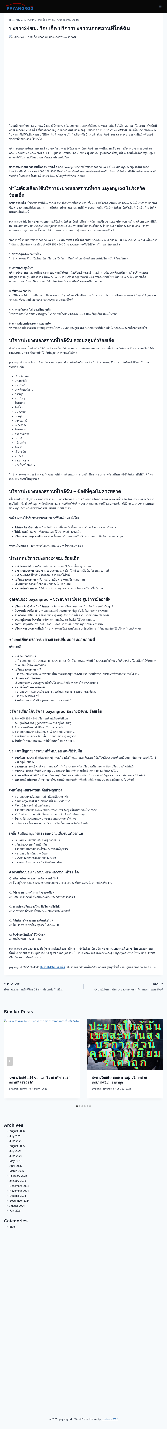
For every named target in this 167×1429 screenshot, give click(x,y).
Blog (12, 1226)
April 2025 (15, 1165)
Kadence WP (110, 1419)
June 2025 (15, 1156)
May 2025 (15, 1161)
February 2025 (18, 1175)
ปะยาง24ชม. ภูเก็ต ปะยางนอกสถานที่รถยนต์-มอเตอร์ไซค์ (128, 987)
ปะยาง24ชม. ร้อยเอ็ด (52, 967)
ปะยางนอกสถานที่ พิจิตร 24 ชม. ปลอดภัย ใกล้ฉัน (33, 987)
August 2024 (17, 1205)
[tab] (77, 1106)
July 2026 (15, 1136)
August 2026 (17, 1131)
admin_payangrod (21, 1089)
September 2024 (19, 1200)
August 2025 (17, 1146)
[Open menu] (160, 6)
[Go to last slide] (10, 1061)
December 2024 (19, 1185)
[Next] (157, 1061)
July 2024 (15, 1210)
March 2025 (16, 1170)
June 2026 (15, 1141)
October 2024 (17, 1195)
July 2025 (15, 1150)
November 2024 (19, 1190)
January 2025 (17, 1180)
